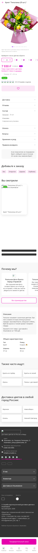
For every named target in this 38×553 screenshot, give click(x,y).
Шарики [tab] (22, 172)
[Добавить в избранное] (18, 88)
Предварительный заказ (19, 542)
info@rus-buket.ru (10, 453)
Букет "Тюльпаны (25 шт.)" (12, 199)
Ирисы (5, 382)
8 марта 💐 (23, 345)
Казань (5, 418)
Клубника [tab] (32, 172)
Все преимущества (19, 300)
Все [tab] (4, 172)
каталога (18, 71)
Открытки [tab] (12, 172)
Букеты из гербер (9, 373)
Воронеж (6, 409)
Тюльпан (5, 115)
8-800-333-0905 (9, 448)
